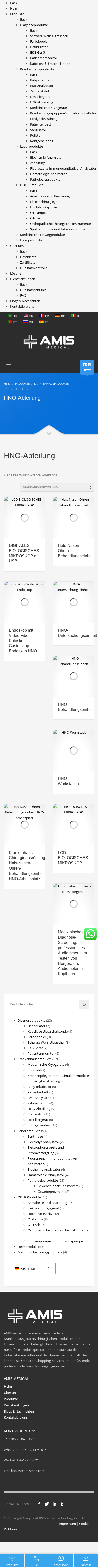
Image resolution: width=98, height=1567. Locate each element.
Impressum (67, 1523)
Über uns (10, 1392)
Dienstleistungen (16, 1405)
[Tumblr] (62, 1504)
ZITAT (87, 367)
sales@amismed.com (29, 1470)
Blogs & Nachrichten (19, 1411)
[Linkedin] (54, 1504)
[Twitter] (47, 1504)
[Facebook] (39, 1504)
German (28, 1268)
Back (13, 3)
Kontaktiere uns (16, 1417)
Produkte (11, 1399)
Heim (8, 1386)
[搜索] (84, 1004)
